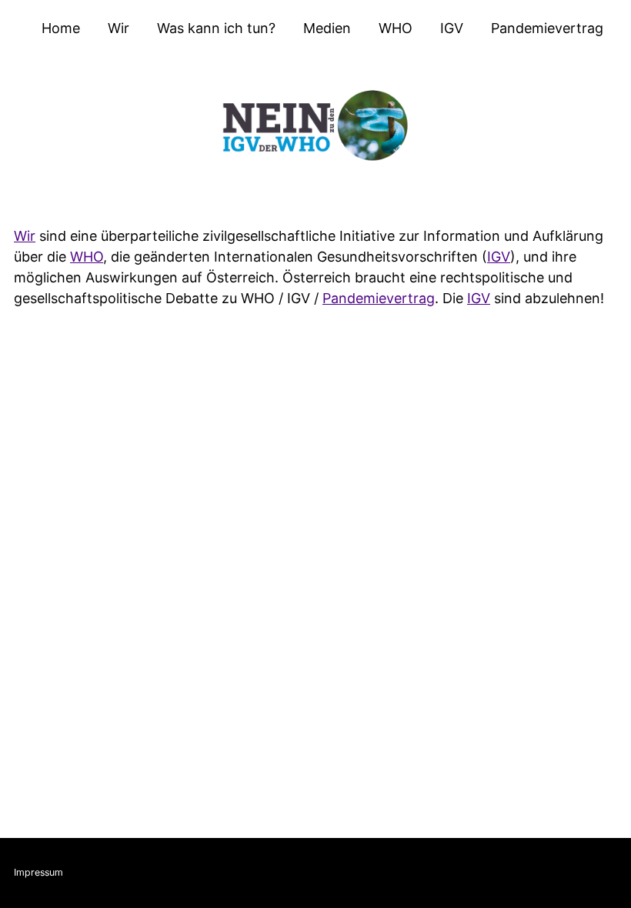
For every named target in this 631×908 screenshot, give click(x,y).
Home (61, 28)
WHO (395, 28)
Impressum (38, 872)
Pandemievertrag (547, 28)
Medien (327, 28)
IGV (451, 28)
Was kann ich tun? (216, 28)
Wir (118, 28)
